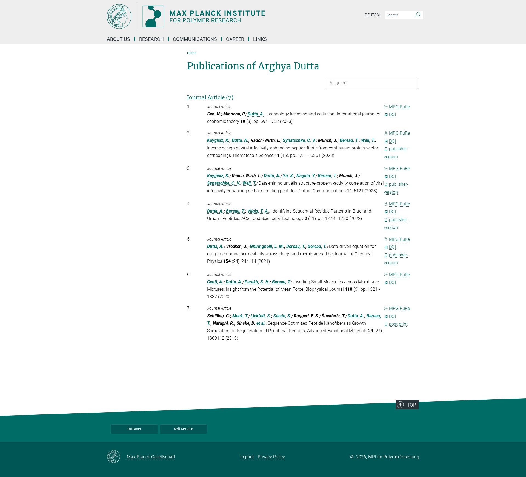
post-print (398, 324)
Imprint (247, 456)
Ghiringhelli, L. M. (267, 246)
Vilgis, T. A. (258, 211)
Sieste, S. (282, 315)
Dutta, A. (256, 114)
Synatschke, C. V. (299, 140)
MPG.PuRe (399, 106)
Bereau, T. (349, 140)
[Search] (417, 15)
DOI (392, 114)
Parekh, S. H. (257, 281)
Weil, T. (368, 140)
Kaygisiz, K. (218, 140)
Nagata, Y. (306, 175)
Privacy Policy (271, 456)
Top (411, 405)
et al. (261, 323)
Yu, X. (288, 175)
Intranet (134, 429)
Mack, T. (240, 315)
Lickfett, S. (261, 315)
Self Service (183, 429)
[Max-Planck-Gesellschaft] (117, 457)
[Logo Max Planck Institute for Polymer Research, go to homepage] (209, 16)
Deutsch (373, 15)
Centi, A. (215, 281)
